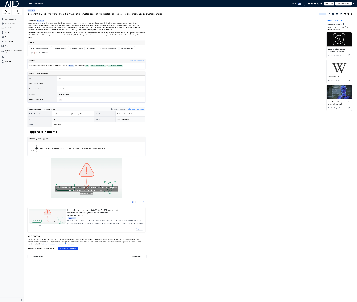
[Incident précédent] (345, 14)
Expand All (128, 202)
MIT (60, 99)
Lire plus (138, 228)
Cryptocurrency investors (115, 65)
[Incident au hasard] (348, 14)
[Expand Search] (353, 4)
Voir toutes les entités (136, 61)
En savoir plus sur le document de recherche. (58, 244)
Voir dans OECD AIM (42, 53)
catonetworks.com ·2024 (75, 216)
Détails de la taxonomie (136, 109)
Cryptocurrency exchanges (98, 65)
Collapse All (139, 202)
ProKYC (71, 65)
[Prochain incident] (351, 14)
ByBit (87, 65)
